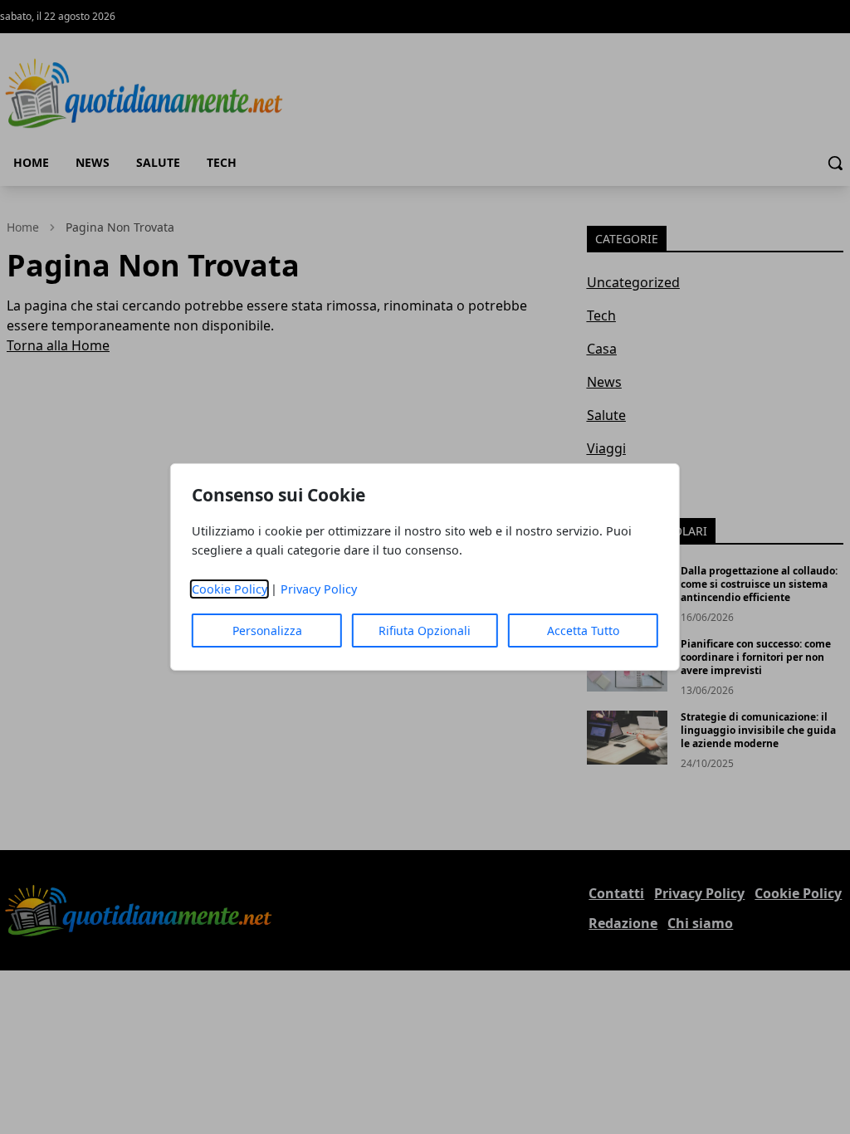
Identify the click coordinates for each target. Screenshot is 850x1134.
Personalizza (267, 630)
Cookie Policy (229, 589)
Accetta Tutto (583, 630)
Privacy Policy (319, 589)
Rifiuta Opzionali (425, 630)
